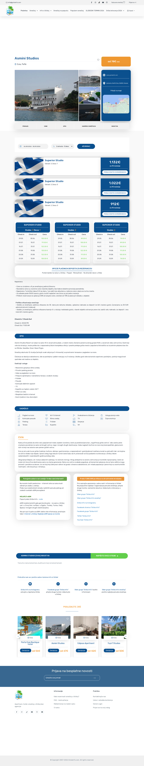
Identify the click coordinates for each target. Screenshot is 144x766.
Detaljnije (25, 650)
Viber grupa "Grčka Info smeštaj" (89, 498)
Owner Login (97, 704)
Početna (24, 11)
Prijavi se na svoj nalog (101, 708)
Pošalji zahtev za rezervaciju (115, 172)
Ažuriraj (86, 146)
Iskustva (114, 126)
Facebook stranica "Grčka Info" (88, 507)
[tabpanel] (30, 627)
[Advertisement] (72, 539)
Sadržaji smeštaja (89, 126)
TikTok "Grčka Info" (84, 516)
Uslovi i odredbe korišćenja (103, 700)
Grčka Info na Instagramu (86, 503)
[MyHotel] (10, 10)
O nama (56, 708)
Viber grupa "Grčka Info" (86, 494)
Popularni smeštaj (77, 11)
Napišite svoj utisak (106, 556)
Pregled (25, 126)
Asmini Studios (58, 643)
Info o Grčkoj (44, 11)
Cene (45, 126)
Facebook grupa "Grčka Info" (87, 511)
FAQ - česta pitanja (61, 700)
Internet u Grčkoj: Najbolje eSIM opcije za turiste (42, 514)
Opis (64, 126)
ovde (41, 499)
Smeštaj (33, 11)
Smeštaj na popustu (60, 11)
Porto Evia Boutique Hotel (30, 643)
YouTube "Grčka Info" (85, 520)
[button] (130, 10)
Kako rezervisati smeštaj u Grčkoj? (66, 696)
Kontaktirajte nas (99, 696)
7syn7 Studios (114, 643)
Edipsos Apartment (85, 643)
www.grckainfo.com (112, 75)
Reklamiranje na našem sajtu (64, 704)
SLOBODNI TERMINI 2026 (95, 11)
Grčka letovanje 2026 (114, 11)
